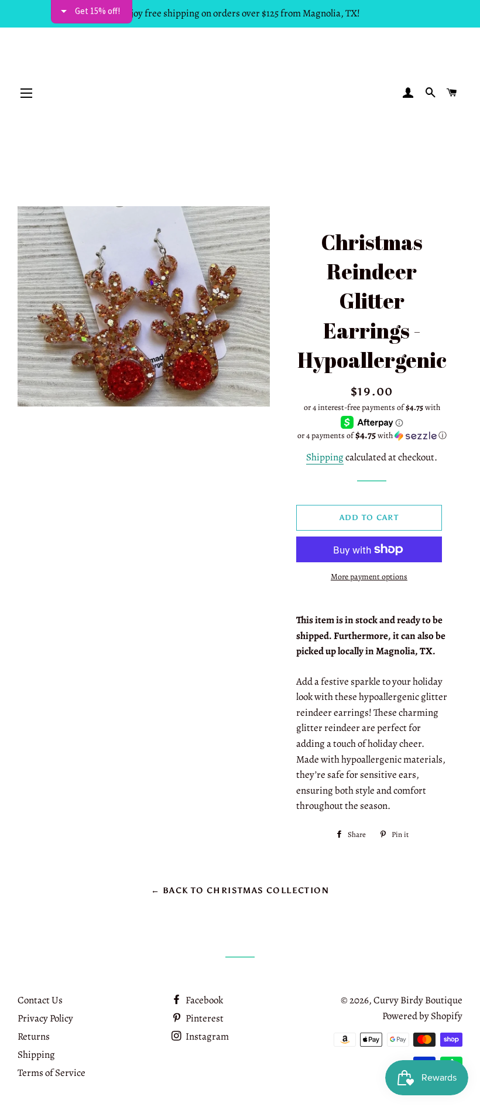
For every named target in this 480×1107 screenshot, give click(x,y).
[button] (372, 435)
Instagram (206, 1036)
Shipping (325, 457)
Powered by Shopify (422, 1016)
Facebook (203, 1000)
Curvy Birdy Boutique (417, 1000)
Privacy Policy (45, 1018)
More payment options (369, 576)
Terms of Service (51, 1072)
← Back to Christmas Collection (240, 891)
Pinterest (204, 1018)
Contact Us (40, 1000)
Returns (34, 1036)
